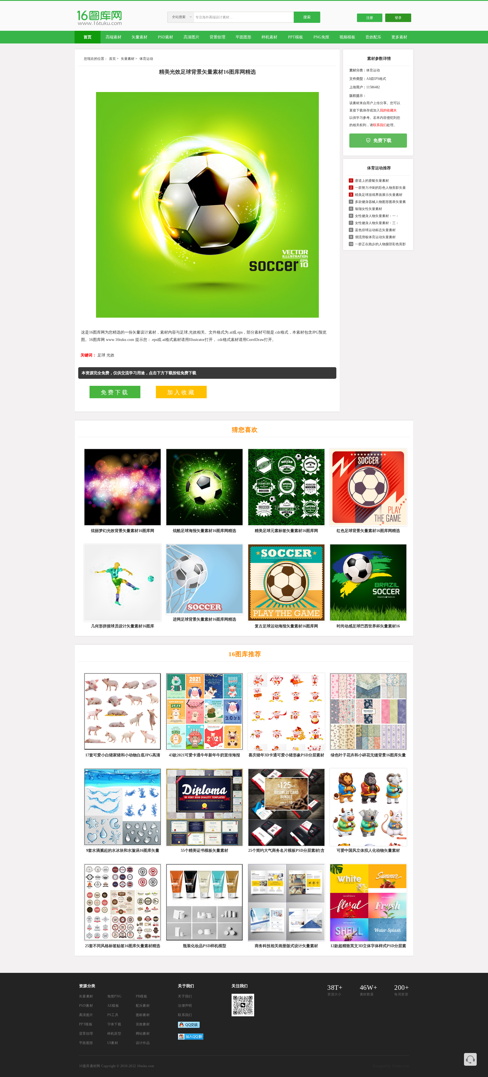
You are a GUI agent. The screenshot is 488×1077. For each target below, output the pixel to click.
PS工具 (113, 1015)
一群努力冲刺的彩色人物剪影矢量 (380, 188)
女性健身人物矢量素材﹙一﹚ (377, 216)
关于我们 (185, 996)
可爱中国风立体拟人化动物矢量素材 (368, 850)
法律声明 (185, 1006)
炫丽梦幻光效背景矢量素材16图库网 (122, 531)
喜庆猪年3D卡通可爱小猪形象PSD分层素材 (286, 755)
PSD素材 (86, 1006)
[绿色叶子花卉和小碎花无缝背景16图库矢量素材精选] (368, 712)
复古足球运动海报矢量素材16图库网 (286, 626)
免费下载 (115, 392)
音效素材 (143, 1024)
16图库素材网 (89, 1066)
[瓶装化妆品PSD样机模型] (204, 903)
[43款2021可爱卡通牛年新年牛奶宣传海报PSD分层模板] (204, 712)
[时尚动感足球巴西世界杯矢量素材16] (368, 583)
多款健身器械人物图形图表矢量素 (380, 202)
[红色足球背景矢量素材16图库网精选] (368, 487)
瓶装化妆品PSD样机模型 (204, 946)
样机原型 (114, 1034)
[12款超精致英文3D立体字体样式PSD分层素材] (368, 903)
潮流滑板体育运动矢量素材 (375, 237)
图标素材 (143, 1015)
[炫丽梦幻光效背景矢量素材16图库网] (122, 487)
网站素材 (143, 1034)
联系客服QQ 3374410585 (470, 1059)
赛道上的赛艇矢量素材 (372, 181)
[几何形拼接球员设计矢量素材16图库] (122, 583)
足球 (101, 355)
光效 (110, 355)
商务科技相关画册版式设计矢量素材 (286, 946)
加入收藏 (181, 392)
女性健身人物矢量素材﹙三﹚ (377, 223)
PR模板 (141, 996)
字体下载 (114, 1024)
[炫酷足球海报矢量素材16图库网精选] (204, 487)
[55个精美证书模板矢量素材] (204, 807)
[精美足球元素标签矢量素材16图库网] (286, 487)
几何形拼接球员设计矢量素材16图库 (122, 626)
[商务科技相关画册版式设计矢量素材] (286, 903)
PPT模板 (85, 1024)
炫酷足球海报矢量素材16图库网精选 (204, 531)
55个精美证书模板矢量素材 (204, 850)
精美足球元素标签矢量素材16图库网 (286, 531)
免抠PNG (114, 996)
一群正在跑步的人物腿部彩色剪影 (380, 244)
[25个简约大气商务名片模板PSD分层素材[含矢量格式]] (286, 807)
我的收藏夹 (388, 110)
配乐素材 (143, 1006)
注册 (369, 18)
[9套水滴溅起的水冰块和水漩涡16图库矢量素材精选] (122, 807)
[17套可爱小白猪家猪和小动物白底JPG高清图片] (122, 712)
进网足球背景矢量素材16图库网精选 (204, 619)
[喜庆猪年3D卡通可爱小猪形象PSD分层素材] (286, 712)
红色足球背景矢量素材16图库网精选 (368, 531)
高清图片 (86, 1015)
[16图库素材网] (99, 25)
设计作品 (143, 1043)
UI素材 (112, 1043)
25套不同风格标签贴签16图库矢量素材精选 (122, 946)
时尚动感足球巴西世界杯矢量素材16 (368, 626)
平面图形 (86, 1043)
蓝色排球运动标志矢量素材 (375, 230)
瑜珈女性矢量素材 (368, 209)
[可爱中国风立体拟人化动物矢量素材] (368, 807)
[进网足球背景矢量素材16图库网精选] (204, 579)
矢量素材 (127, 59)
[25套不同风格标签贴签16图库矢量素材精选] (122, 903)
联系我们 (380, 125)
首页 (112, 59)
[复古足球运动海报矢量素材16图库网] (286, 583)
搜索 (307, 17)
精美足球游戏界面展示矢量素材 (378, 195)
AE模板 (113, 1006)
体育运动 (146, 59)
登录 (398, 18)
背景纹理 (86, 1034)
